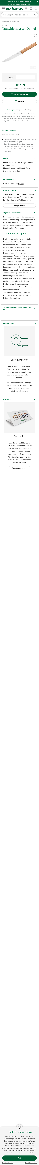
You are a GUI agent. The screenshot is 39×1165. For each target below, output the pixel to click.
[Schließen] (37, 1)
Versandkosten (29, 88)
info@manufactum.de (19, 391)
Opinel (21, 184)
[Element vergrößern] (34, 67)
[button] (35, 35)
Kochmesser (16, 21)
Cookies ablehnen (7, 1163)
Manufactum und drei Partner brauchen (18, 1136)
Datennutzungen (9, 1141)
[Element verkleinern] (31, 67)
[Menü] (3, 8)
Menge (10, 77)
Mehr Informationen (31, 1163)
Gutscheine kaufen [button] (19, 468)
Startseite (5, 21)
